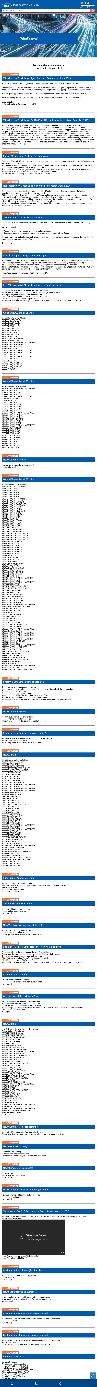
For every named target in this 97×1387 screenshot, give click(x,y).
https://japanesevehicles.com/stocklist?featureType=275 (25, 273)
